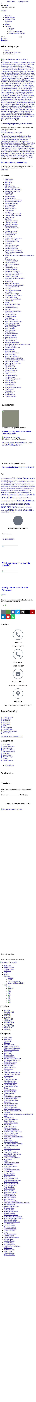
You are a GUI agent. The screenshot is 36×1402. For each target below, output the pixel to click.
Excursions (15, 73)
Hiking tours (19, 78)
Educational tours (6, 141)
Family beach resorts (7, 75)
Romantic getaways (7, 99)
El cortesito (8, 73)
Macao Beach (11, 85)
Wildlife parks (5, 116)
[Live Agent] (18, 654)
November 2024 (9, 1022)
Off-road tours (22, 88)
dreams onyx (7, 486)
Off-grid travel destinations (9, 88)
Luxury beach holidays (12, 294)
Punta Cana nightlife (19, 94)
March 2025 (7, 1017)
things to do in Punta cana (21, 509)
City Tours (30, 68)
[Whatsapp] (13, 616)
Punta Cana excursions (22, 92)
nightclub (31, 87)
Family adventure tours (27, 73)
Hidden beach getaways (12, 264)
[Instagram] (22, 612)
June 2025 (7, 1014)
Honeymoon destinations (12, 271)
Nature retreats (9, 87)
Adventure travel (13, 136)
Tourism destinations (7, 109)
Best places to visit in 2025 (9, 66)
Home (7, 50)
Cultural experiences (24, 138)
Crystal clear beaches (11, 221)
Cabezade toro (5, 68)
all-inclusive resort (6, 478)
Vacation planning (19, 113)
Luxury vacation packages (13, 299)
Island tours (8, 280)
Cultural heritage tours (7, 139)
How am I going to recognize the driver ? (17, 124)
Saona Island (4, 510)
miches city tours (5, 501)
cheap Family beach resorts (13, 214)
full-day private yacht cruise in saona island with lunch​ (17, 76)
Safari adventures (19, 99)
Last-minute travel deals (20, 82)
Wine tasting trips (15, 116)
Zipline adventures (13, 118)
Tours (27, 109)
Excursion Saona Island (12, 241)
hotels (24, 495)
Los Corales (4, 83)
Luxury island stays (15, 83)
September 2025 (9, 1012)
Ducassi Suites (27, 488)
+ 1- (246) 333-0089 (8, 539)
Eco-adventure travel (7, 71)
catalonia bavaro (5, 484)
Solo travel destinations (12, 104)
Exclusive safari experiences (20, 141)
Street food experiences (20, 151)
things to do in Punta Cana (13, 52)
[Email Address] (18, 674)
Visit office (18, 701)
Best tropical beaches (11, 203)
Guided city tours (10, 262)
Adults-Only (8, 182)
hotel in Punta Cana (11, 494)
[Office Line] (18, 635)
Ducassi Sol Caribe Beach (17, 488)
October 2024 (8, 1024)
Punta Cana (11, 90)
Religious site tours (14, 97)
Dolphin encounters (7, 69)
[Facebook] (13, 612)
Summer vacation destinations (14, 358)
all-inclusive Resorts (20, 478)
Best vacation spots (10, 205)
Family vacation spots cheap (13, 250)
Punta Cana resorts (10, 95)
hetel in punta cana (18, 492)
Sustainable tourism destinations (14, 360)
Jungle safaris (26, 145)
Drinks (31, 69)
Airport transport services (12, 188)
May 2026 (7, 1010)
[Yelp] (32, 612)
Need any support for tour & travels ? (16, 564)
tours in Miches (5, 512)
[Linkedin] (3, 616)
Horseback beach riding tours (14, 273)
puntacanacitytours (23, 507)
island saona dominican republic (14, 278)
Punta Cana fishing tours (12, 325)
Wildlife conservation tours (26, 115)
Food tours (31, 75)
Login (4, 38)
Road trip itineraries (26, 97)
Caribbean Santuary (25, 483)
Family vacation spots (20, 75)
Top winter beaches (26, 108)
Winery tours (25, 116)
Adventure (4, 136)
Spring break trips (24, 104)
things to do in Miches (18, 106)
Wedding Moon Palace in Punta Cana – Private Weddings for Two (17, 444)
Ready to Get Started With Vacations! (15, 588)
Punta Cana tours (22, 95)
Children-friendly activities (9, 138)
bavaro (27, 481)
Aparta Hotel (9, 193)
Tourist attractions (19, 109)
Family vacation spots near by (14, 252)
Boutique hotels (9, 207)
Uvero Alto (12, 512)
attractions (9, 481)
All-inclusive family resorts (26, 62)
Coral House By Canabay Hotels (23, 484)
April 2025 (7, 1015)
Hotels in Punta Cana (15, 80)
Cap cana (13, 68)
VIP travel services (11, 115)
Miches (18, 85)
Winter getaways (10, 394)
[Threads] (27, 612)
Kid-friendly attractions (12, 283)
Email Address (18, 682)
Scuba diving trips (10, 346)
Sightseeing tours (22, 102)
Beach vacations (10, 196)
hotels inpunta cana (16, 497)
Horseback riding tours (14, 145)
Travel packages (15, 111)
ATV (15, 481)
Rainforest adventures (11, 334)
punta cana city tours (15, 505)
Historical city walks (11, 267)
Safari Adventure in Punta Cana (14, 162)
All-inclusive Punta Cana (8, 64)
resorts (30, 507)
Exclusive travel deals (11, 240)
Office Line (18, 643)
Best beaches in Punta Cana (25, 64)
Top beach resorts (10, 365)
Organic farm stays (10, 314)
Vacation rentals (9, 384)
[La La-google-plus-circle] (3, 612)
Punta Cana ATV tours (22, 90)
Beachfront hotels (10, 198)
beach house (8, 195)
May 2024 (7, 1029)
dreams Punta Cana (15, 486)
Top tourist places (14, 108)
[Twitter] (17, 612)
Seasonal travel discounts (8, 102)
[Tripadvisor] (8, 612)
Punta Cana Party (10, 328)
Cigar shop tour (21, 68)
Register (5, 40)
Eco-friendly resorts (20, 71)
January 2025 (8, 1021)
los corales (24, 498)
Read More (4, 131)
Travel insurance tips (11, 375)
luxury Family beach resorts (13, 295)
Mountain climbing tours (12, 304)
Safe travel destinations (12, 342)
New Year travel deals (21, 87)
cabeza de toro (10, 483)
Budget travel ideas (24, 66)
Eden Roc (11, 490)
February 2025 (8, 1019)
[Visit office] (18, 693)
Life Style (31, 82)
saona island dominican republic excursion (21, 101)
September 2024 (9, 1026)
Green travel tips (10, 259)
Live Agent (18, 662)
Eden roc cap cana (18, 490)
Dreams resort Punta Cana (25, 486)
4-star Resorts (5, 62)
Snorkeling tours (10, 351)
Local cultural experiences (9, 148)
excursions (26, 490)
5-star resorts (14, 62)
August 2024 (8, 1028)
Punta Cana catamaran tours (13, 321)
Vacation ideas (9, 113)
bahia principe (21, 481)
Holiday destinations (11, 269)
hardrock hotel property (7, 492)
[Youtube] (8, 616)
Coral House (13, 484)
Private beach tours (10, 316)
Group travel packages (8, 78)
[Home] (3, 10)
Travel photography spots (24, 155)
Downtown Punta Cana (21, 69)
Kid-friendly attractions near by (22, 146)
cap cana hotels (17, 483)
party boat (13, 501)
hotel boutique (27, 492)
